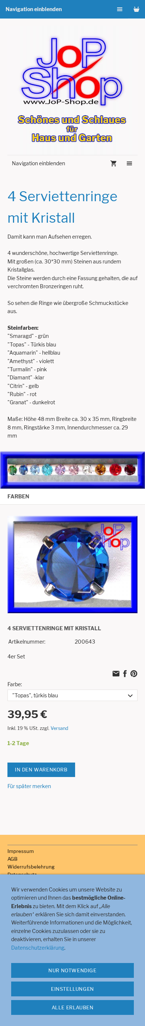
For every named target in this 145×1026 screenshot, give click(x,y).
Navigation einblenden (34, 9)
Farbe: (14, 684)
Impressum (20, 851)
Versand (59, 728)
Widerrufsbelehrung (31, 867)
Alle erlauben (73, 1007)
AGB (12, 859)
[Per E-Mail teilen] (116, 674)
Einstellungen (72, 989)
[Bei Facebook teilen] (125, 674)
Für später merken (29, 786)
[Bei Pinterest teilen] (134, 674)
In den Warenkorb (41, 770)
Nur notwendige (72, 970)
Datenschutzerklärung (37, 947)
